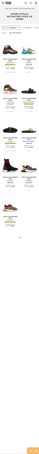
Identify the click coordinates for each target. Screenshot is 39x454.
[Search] (25, 3)
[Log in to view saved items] (31, 3)
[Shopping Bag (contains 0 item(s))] (36, 3)
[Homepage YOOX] (8, 3)
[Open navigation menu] (3, 3)
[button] (19, 237)
